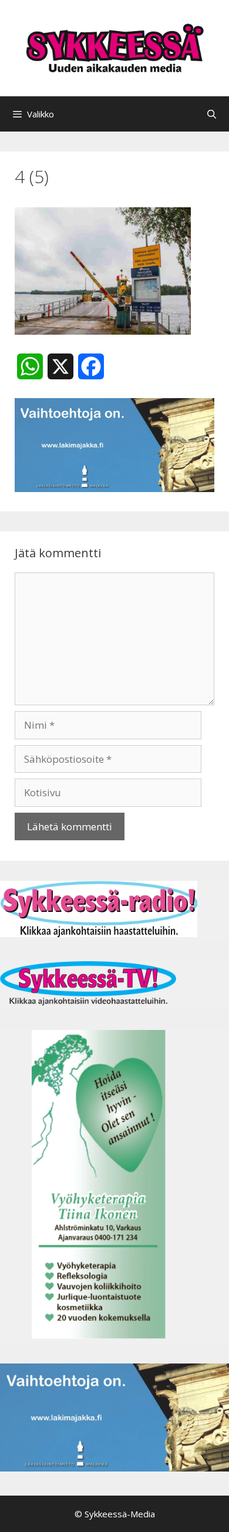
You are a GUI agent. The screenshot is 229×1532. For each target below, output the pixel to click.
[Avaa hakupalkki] (211, 114)
